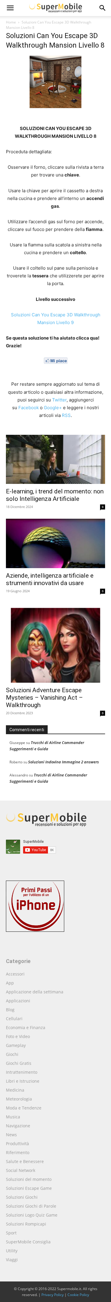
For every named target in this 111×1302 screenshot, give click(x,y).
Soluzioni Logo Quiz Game (31, 1215)
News (11, 1134)
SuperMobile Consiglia (28, 1242)
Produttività (17, 1143)
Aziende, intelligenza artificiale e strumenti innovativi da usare (50, 579)
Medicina (15, 1090)
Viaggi (12, 1259)
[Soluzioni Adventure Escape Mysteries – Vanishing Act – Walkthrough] (55, 643)
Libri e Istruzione (22, 1081)
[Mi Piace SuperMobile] (55, 368)
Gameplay (16, 1045)
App (10, 983)
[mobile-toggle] (10, 8)
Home (11, 22)
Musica (13, 1117)
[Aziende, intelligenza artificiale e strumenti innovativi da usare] (55, 543)
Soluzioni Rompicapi (26, 1224)
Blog (10, 1009)
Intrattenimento (21, 1072)
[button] (102, 8)
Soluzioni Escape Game (29, 1188)
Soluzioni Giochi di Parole (31, 1206)
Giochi (12, 1054)
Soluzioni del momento (29, 1179)
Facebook (28, 407)
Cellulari (14, 1018)
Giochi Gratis (18, 1063)
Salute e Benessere (25, 1161)
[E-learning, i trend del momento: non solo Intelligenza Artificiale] (55, 459)
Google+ (53, 407)
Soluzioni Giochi (22, 1197)
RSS (66, 415)
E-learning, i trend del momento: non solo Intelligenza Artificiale (55, 495)
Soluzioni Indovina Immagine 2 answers (63, 762)
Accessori (15, 974)
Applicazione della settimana (34, 992)
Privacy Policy (52, 1294)
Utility (11, 1250)
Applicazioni (18, 1001)
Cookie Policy (78, 1294)
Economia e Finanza (25, 1027)
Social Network (20, 1170)
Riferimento (17, 1152)
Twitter (59, 400)
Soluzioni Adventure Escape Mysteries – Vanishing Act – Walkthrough (44, 698)
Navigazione (18, 1125)
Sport (11, 1233)
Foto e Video (18, 1036)
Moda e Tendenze (23, 1108)
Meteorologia (19, 1099)
